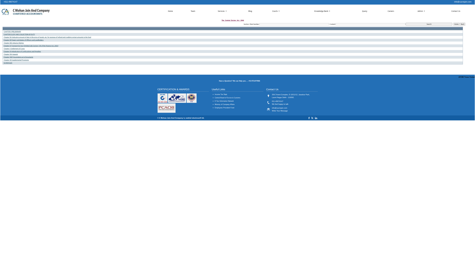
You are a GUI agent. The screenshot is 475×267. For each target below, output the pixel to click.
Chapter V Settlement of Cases (14, 49)
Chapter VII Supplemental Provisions (16, 60)
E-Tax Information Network (224, 101)
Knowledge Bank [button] (321, 11)
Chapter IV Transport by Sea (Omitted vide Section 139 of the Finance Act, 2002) (31, 46)
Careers (391, 11)
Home (170, 11)
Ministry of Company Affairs (225, 104)
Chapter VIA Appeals (11, 54)
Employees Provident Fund (224, 108)
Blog (250, 11)
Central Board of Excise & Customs (227, 98)
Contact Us (455, 11)
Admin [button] (421, 11)
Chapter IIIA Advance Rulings (14, 43)
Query (364, 11)
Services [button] (221, 11)
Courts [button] (275, 11)
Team (193, 11)
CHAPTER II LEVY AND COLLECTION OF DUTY (19, 34)
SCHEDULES (8, 63)
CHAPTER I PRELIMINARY (12, 32)
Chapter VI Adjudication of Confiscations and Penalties (22, 52)
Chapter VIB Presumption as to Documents (18, 57)
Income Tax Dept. (221, 94)
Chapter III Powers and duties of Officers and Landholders (24, 40)
